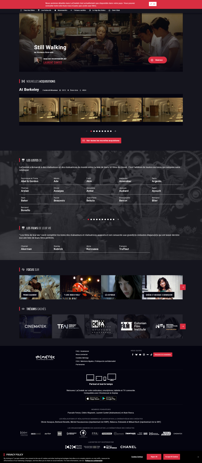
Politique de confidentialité (93, 460)
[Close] (198, 456)
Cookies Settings (137, 457)
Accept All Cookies (171, 457)
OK (154, 4)
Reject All (154, 457)
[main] (101, 457)
